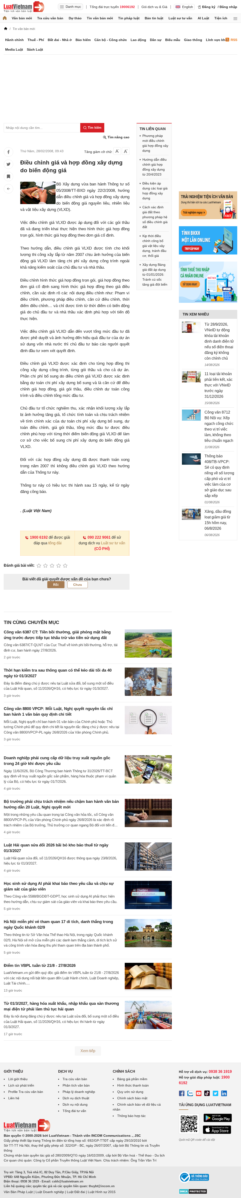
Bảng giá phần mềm (132, 1079)
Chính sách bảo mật (132, 1098)
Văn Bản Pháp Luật (18, 1192)
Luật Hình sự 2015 (102, 1192)
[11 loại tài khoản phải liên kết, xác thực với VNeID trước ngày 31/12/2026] (191, 376)
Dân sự (155, 40)
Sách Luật (35, 49)
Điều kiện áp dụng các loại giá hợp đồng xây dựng (155, 190)
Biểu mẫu (172, 40)
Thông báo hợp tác (131, 1116)
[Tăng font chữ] (125, 151)
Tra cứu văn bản (50, 18)
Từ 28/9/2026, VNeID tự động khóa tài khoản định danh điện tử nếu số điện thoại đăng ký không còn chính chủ (219, 341)
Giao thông (193, 40)
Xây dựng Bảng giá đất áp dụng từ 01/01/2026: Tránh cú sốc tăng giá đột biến (154, 274)
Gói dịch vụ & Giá (154, 7)
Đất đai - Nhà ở (60, 40)
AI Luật (203, 18)
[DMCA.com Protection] (193, 1193)
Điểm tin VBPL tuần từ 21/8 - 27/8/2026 (40, 965)
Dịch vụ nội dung (75, 1104)
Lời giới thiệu (18, 1079)
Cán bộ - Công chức (110, 40)
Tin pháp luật (129, 18)
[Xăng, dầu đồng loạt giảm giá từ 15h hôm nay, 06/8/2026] (191, 514)
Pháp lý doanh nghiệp (79, 1092)
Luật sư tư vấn (180, 18)
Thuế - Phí (36, 40)
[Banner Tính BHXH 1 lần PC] (208, 253)
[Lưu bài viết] (8, 176)
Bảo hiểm (83, 40)
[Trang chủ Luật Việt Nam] (24, 6)
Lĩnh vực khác (217, 40)
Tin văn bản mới (100, 18)
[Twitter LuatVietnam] (215, 1094)
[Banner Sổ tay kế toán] (208, 302)
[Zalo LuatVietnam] (190, 1094)
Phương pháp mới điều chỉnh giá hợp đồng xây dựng (155, 143)
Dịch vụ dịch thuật (76, 1098)
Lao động (138, 40)
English (187, 7)
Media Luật (14, 49)
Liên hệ (13, 1098)
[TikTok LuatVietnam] (207, 1094)
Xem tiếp (87, 1051)
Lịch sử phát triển (21, 1085)
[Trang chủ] (5, 18)
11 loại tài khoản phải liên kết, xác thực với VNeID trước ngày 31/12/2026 (219, 385)
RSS (234, 40)
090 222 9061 (99, 537)
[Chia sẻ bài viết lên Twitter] (8, 164)
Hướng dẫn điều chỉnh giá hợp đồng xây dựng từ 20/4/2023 (154, 167)
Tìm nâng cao (118, 137)
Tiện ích (220, 18)
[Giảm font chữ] (117, 151)
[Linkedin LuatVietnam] (224, 1094)
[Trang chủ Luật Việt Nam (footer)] (27, 1130)
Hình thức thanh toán (133, 1085)
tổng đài (55, 543)
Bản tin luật (154, 18)
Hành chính (14, 40)
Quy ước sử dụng (130, 1092)
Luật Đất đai (76, 1192)
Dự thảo (75, 18)
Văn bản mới (22, 18)
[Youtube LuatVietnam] (198, 1094)
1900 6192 (39, 537)
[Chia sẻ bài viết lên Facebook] (8, 152)
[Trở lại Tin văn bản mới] (8, 188)
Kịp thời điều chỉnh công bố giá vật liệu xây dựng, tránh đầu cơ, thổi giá (154, 246)
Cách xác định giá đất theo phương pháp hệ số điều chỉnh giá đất (155, 217)
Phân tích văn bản (76, 1085)
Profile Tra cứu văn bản (25, 1092)
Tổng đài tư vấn (74, 1111)
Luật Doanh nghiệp (50, 1192)
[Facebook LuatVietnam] (182, 1094)
